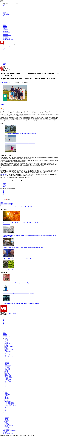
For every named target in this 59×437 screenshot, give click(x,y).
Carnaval (6, 393)
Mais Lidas (3, 209)
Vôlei (6, 408)
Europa (6, 384)
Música (6, 396)
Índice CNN (7, 354)
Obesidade (7, 420)
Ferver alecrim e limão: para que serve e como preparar (16, 269)
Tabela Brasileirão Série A (10, 402)
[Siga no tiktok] (3, 193)
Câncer (6, 418)
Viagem (6, 426)
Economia (4, 12)
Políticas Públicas (8, 359)
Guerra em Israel (8, 382)
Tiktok (4, 184)
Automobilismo (8, 409)
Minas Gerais (7, 369)
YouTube (4, 183)
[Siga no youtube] (3, 192)
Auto (4, 24)
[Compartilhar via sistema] (0, 107)
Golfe (6, 410)
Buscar (4, 3)
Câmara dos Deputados (9, 356)
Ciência (4, 19)
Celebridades (7, 394)
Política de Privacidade (7, 35)
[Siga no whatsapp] (3, 194)
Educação (4, 25)
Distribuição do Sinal (6, 38)
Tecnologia (5, 20)
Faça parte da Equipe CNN (8, 39)
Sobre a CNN (5, 34)
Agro (4, 8)
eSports (4, 64)
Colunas (4, 333)
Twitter (4, 186)
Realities (6, 397)
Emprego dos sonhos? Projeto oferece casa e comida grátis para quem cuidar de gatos (23, 247)
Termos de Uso (5, 36)
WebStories (3, 272)
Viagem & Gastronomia (9, 349)
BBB (6, 392)
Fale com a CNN (6, 37)
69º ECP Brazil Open (5, 174)
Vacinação (7, 417)
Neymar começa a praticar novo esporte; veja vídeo (14, 152)
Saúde (4, 18)
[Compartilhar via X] (1, 105)
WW (3, 50)
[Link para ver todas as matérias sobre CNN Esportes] (5, 70)
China (6, 390)
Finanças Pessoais (8, 377)
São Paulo (7, 367)
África (6, 386)
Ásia (6, 385)
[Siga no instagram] (3, 190)
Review (4, 23)
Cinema (6, 395)
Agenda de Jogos (8, 401)
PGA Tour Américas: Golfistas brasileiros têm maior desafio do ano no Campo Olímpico (21, 133)
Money (4, 49)
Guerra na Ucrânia (8, 381)
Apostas (4, 63)
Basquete (6, 407)
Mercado (6, 372)
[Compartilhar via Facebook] (0, 105)
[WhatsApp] (3, 326)
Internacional (5, 6)
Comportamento (6, 17)
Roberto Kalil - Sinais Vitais (10, 413)
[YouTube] (3, 320)
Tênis (4, 62)
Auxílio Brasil (7, 366)
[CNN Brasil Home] (6, 43)
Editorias (5, 338)
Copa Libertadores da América (10, 405)
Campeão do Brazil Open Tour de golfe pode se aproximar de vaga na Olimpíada (20, 143)
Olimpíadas (7, 406)
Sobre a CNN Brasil (6, 429)
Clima (6, 364)
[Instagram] (3, 321)
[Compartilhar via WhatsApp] (3, 105)
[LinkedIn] (3, 322)
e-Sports (6, 411)
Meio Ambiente (8, 365)
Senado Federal (8, 357)
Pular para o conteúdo (7, 46)
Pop (3, 15)
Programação (5, 31)
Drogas (6, 419)
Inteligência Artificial (6, 14)
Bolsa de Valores (8, 375)
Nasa (6, 422)
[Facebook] (3, 319)
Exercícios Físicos (8, 416)
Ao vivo (4, 47)
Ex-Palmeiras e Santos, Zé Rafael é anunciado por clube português (18, 293)
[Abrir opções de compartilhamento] (2, 106)
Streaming (7, 398)
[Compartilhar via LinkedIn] (2, 105)
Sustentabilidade (8, 379)
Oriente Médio (7, 387)
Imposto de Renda (8, 376)
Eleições (4, 5)
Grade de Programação (7, 331)
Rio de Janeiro (7, 368)
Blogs (4, 332)
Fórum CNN (5, 27)
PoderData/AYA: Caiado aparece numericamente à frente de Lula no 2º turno (21, 258)
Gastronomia (7, 427)
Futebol (4, 58)
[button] (29, 92)
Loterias (6, 378)
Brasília (6, 370)
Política (4, 4)
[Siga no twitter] (3, 191)
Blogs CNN (5, 28)
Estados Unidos (8, 383)
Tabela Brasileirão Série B (10, 403)
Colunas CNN (5, 29)
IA (3, 53)
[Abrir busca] (17, 3)
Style (4, 16)
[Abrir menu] (1, 1)
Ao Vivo (6, 339)
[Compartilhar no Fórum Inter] (1, 108)
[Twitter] (3, 318)
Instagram (4, 185)
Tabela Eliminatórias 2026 (10, 404)
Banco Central (7, 374)
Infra (3, 9)
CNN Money (5, 13)
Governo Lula (7, 355)
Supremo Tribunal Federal (10, 358)
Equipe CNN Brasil (6, 32)
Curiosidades (7, 424)
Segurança (7, 363)
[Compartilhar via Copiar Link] (4, 105)
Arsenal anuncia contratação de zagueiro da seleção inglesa (17, 282)
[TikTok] (3, 324)
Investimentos (7, 373)
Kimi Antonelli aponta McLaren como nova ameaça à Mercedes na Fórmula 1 (21, 303)
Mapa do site (5, 335)
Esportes (4, 11)
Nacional (4, 7)
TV (5, 399)
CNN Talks (5, 26)
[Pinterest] (3, 323)
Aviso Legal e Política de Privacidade (9, 430)
